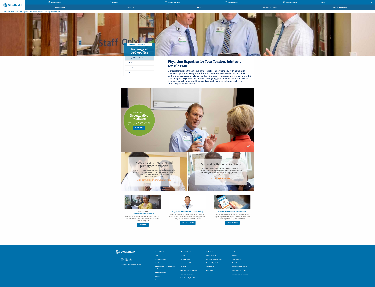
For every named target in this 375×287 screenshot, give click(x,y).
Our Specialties (38, 12)
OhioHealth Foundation (186, 274)
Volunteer (157, 280)
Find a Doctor (60, 7)
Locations (130, 7)
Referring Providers (236, 278)
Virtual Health (209, 270)
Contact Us (157, 263)
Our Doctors (130, 63)
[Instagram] (130, 259)
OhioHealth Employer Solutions (188, 270)
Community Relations (160, 259)
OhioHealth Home (8, 12)
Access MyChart (232, 223)
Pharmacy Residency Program (239, 270)
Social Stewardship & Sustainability (189, 278)
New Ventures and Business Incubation (190, 263)
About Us (182, 255)
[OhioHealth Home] (134, 251)
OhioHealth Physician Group (24, 12)
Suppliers (157, 276)
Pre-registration (210, 266)
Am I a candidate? (188, 223)
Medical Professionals (237, 263)
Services (200, 7)
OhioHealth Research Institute (239, 266)
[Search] (371, 2)
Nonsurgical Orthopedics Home (136, 58)
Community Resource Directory (214, 259)
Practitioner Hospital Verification (240, 274)
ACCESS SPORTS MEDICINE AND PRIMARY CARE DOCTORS (154, 180)
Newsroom (183, 266)
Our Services (130, 73)
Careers (156, 255)
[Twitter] (126, 259)
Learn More (139, 128)
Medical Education (236, 259)
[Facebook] (122, 259)
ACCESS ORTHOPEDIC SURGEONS (221, 178)
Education (234, 255)
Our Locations (131, 68)
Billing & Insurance (211, 255)
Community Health (185, 259)
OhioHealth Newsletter (160, 272)
